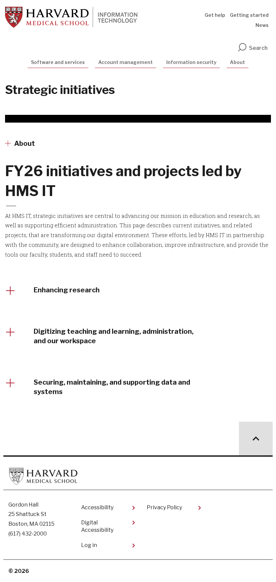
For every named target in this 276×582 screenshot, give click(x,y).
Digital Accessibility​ (97, 526)
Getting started (249, 15)
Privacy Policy (164, 507)
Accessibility (97, 507)
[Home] (71, 17)
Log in (89, 545)
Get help (215, 15)
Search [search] (258, 48)
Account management (125, 62)
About (237, 62)
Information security (191, 62)
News (262, 25)
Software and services (58, 62)
